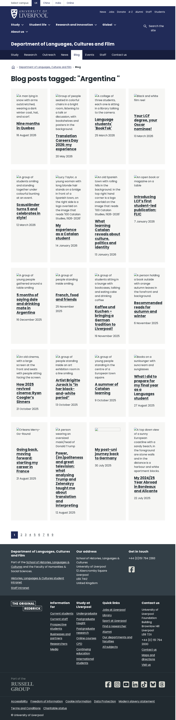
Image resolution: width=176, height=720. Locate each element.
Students (160, 12)
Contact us (119, 55)
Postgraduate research (85, 631)
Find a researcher (114, 626)
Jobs (111, 12)
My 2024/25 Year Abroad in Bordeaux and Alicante (145, 484)
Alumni (139, 12)
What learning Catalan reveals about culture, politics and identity (107, 234)
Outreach (49, 55)
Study (15, 55)
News (103, 12)
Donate (121, 12)
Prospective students (58, 627)
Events (89, 55)
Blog (77, 55)
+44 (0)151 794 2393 (142, 558)
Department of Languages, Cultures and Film (62, 44)
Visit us (146, 665)
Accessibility (19, 701)
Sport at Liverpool (114, 621)
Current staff (59, 619)
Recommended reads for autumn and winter (148, 309)
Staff (149, 12)
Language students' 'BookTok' (104, 124)
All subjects (110, 647)
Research (30, 55)
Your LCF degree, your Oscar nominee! (145, 122)
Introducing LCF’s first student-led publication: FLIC (145, 205)
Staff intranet (20, 588)
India (58, 3)
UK (36, 3)
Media (54, 649)
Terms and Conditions (26, 708)
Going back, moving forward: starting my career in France (27, 460)
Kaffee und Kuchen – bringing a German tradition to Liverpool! (105, 318)
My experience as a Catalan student (67, 232)
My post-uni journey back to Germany (107, 454)
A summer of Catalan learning (106, 389)
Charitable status (55, 708)
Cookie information (78, 701)
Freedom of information (46, 701)
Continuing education (83, 651)
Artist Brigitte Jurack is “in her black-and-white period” (68, 389)
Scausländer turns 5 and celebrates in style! (28, 211)
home (13, 67)
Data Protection (105, 701)
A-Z (131, 12)
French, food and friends (67, 297)
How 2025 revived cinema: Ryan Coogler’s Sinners (28, 393)
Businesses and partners (60, 636)
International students (85, 661)
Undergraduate (86, 613)
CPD (79, 644)
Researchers (58, 644)
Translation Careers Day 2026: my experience (67, 142)
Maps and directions (148, 657)
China (46, 3)
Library (107, 615)
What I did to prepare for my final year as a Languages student (146, 387)
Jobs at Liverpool (113, 610)
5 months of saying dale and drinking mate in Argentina (28, 304)
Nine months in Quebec (28, 125)
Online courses (86, 638)
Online (70, 3)
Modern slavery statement (137, 701)
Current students (61, 613)
